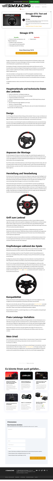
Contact (36, 477)
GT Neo (25, 269)
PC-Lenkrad (36, 26)
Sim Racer (28, 19)
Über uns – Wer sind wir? (9, 477)
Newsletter (17, 477)
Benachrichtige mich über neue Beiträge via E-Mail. (17, 455)
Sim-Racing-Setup (29, 346)
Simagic (40, 26)
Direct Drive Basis (38, 304)
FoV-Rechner (23, 477)
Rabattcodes (44, 6)
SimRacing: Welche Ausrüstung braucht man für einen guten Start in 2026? (33, 4)
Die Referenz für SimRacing (24, 6)
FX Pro (20, 269)
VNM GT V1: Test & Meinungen (26, 402)
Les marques (37, 6)
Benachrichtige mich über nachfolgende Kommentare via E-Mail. (19, 453)
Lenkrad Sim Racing (29, 26)
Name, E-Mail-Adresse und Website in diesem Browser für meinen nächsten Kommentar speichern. (25, 451)
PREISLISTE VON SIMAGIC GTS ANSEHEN (26, 53)
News (33, 6)
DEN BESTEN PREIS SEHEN (42, 357)
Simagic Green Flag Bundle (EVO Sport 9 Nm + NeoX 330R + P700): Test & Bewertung (11, 382)
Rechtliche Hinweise (29, 477)
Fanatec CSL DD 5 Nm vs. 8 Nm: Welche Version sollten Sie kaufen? (41, 382)
